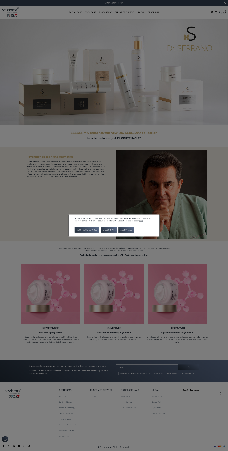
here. (141, 221)
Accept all (126, 230)
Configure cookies (86, 230)
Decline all (109, 230)
